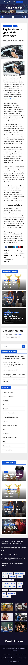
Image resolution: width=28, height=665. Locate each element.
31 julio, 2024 (9, 514)
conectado (19, 334)
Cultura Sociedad (7, 26)
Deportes (5, 400)
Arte (9, 654)
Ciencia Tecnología (8, 392)
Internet (5, 421)
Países (15, 661)
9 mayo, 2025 (9, 496)
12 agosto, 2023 (10, 531)
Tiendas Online (12, 280)
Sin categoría (7, 446)
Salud (4, 442)
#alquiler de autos (18, 40)
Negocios (6, 314)
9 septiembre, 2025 (11, 478)
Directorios (6, 405)
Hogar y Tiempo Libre (9, 413)
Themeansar (14, 650)
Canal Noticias (14, 7)
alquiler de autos (10, 99)
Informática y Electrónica (10, 417)
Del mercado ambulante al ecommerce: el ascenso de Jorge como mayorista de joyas (13, 364)
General (15, 26)
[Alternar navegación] (13, 17)
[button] (22, 17)
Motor (5, 429)
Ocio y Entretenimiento (9, 437)
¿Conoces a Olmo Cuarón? (11, 300)
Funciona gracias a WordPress (9, 648)
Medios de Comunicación (10, 425)
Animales (4, 654)
